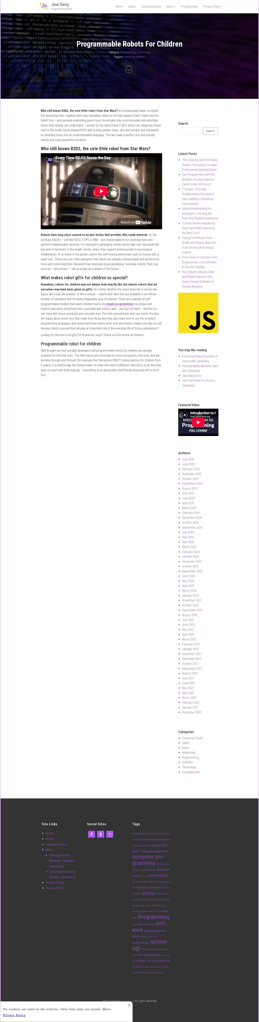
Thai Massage (148, 949)
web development (149, 955)
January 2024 (190, 556)
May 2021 (188, 688)
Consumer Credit (192, 738)
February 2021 (191, 702)
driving (144, 876)
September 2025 (192, 483)
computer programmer (155, 851)
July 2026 (188, 459)
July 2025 (188, 493)
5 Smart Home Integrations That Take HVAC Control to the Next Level (198, 228)
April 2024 (188, 542)
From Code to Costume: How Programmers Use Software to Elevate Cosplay (199, 262)
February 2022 (191, 644)
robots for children (134, 57)
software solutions (149, 936)
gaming (148, 893)
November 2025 (191, 474)
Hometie (158, 899)
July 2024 (188, 532)
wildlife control (146, 961)
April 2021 (188, 693)
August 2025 (190, 488)
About (132, 6)
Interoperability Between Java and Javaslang (62, 860)
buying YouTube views (150, 839)
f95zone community (148, 887)
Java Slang (60, 4)
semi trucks (149, 924)
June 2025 (188, 498)
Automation (139, 833)
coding (155, 845)
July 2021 (188, 678)
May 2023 (188, 581)
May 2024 (188, 537)
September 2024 (192, 527)
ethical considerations (143, 882)
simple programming (119, 304)
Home (119, 6)
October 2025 (190, 479)
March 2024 (189, 547)
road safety (137, 924)
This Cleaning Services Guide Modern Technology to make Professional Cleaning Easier (199, 164)
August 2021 (190, 673)
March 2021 (189, 697)
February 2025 (191, 513)
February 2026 (191, 469)
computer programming (148, 860)
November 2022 (191, 600)
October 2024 (190, 522)
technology (150, 945)
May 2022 (188, 629)
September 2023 (192, 571)
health (186, 743)
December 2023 (192, 561)
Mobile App (188, 752)
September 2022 (192, 610)
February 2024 (191, 552)
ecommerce (158, 875)
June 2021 (188, 683)
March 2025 (189, 508)
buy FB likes (154, 834)
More (169, 6)
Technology (143, 52)
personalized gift (148, 911)
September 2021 (192, 668)
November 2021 (191, 659)
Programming (189, 6)
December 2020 (192, 712)
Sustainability (140, 942)
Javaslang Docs (151, 6)
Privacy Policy (211, 6)
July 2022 (188, 620)
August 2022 (190, 615)
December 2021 (192, 654)
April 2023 (188, 586)
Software (187, 762)
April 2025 (188, 503)
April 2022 (188, 634)
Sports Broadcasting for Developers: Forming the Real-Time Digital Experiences (200, 213)
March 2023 (189, 590)
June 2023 (188, 576)
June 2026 (188, 464)
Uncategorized (191, 772)
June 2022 (188, 624)
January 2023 (190, 595)
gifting (158, 894)
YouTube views (157, 972)
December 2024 (192, 517)
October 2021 (190, 663)
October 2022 (190, 605)
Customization (148, 870)
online (156, 905)
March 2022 (189, 639)
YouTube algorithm (150, 967)
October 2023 (190, 566)
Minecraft (146, 905)
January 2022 (190, 649)
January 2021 (190, 707)
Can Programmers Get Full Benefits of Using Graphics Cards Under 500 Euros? (198, 179)
